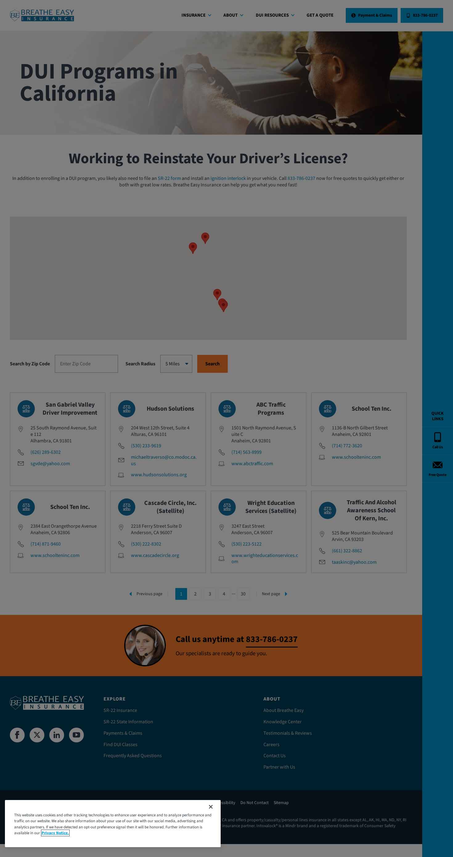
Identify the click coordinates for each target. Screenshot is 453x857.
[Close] (211, 807)
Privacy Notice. (55, 833)
